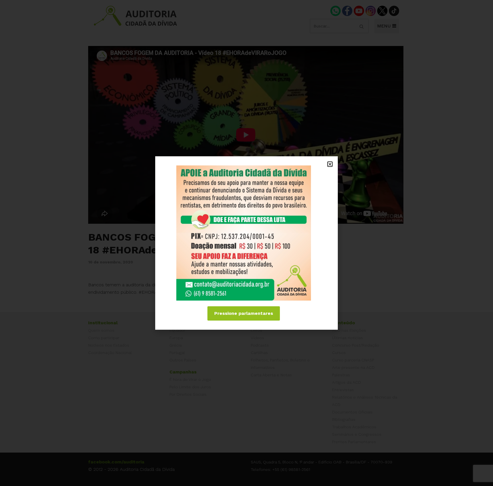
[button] (330, 164)
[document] (246, 243)
